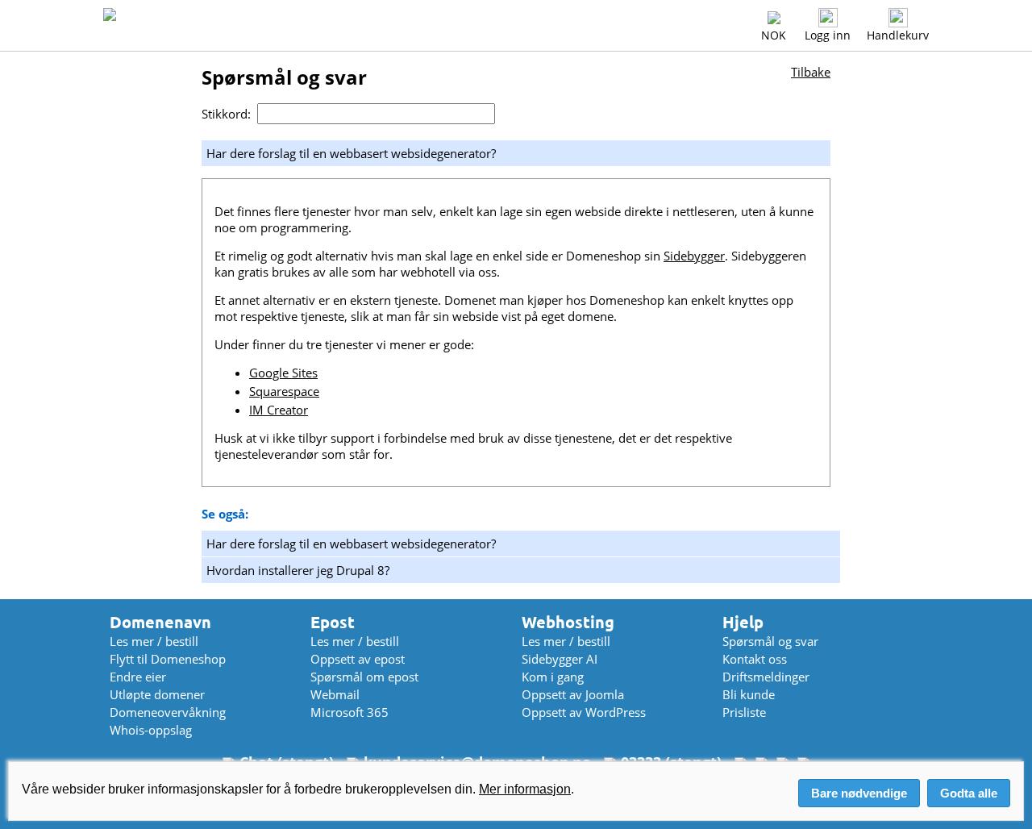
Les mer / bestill (154, 641)
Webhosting (568, 622)
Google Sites (283, 373)
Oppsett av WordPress (584, 712)
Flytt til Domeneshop (168, 659)
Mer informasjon (525, 789)
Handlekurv (898, 35)
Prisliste (744, 712)
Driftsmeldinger (765, 677)
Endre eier (138, 677)
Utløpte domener (157, 694)
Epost (332, 622)
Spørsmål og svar (770, 641)
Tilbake (810, 72)
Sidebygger (694, 256)
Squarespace (284, 391)
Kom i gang (553, 677)
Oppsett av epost (357, 659)
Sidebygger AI (559, 659)
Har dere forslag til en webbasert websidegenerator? (351, 543)
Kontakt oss (754, 659)
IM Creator (278, 410)
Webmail (335, 694)
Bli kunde (748, 694)
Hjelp (743, 622)
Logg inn (828, 35)
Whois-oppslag (151, 730)
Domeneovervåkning (168, 712)
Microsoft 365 (349, 712)
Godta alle (968, 793)
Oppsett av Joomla (573, 694)
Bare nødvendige (859, 793)
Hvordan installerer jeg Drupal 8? (297, 570)
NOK (773, 35)
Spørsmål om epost (364, 677)
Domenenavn (160, 622)
